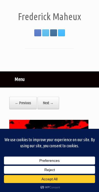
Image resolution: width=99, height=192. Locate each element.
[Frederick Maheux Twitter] (45, 32)
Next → (48, 103)
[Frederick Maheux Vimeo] (61, 32)
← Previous (23, 103)
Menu (20, 79)
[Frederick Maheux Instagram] (53, 32)
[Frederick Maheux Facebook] (37, 32)
